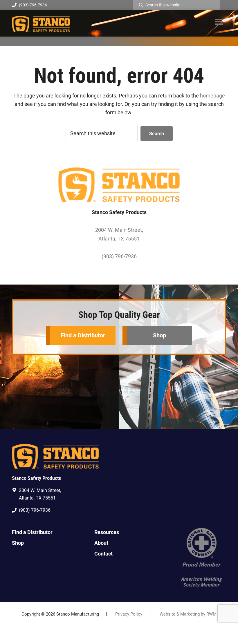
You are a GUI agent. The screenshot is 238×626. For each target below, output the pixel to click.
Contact (103, 554)
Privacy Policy (128, 614)
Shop (159, 335)
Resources (106, 532)
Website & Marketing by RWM (188, 614)
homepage (212, 96)
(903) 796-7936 (33, 5)
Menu (219, 21)
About (101, 543)
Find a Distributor (83, 335)
